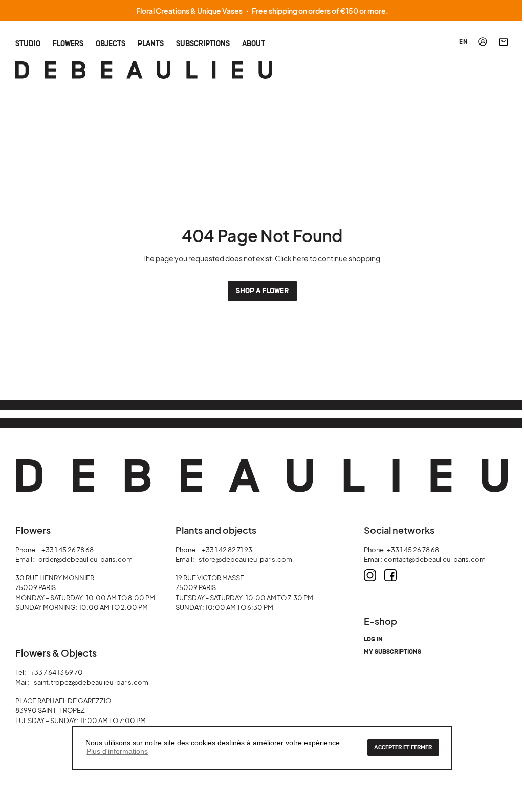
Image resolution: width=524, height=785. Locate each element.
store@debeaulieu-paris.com (245, 559)
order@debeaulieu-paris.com (85, 559)
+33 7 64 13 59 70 (56, 672)
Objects (110, 43)
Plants (151, 43)
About (253, 43)
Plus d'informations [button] (117, 751)
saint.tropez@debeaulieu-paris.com (91, 682)
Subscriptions (203, 43)
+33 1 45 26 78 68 (67, 550)
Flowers (68, 43)
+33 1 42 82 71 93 (227, 550)
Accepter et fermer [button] (403, 747)
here (301, 258)
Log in (373, 639)
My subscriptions (392, 652)
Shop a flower (262, 291)
